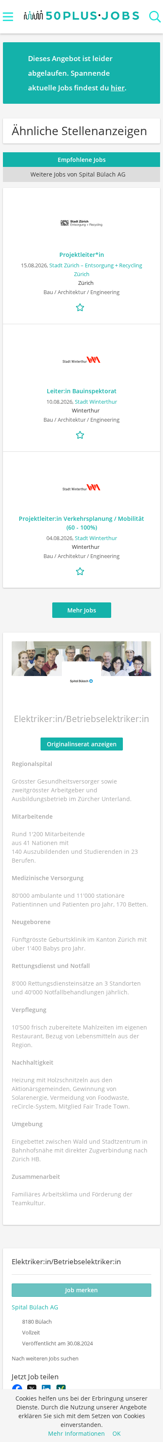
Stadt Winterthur (96, 401)
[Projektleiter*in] (81, 223)
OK (116, 1433)
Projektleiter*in (81, 255)
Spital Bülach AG (35, 1307)
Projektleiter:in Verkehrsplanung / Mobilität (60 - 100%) (81, 523)
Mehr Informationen (76, 1433)
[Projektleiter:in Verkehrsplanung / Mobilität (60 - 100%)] (81, 487)
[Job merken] (81, 306)
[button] (147, 72)
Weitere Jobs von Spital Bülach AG (78, 174)
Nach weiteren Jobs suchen (45, 1358)
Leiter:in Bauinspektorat (82, 391)
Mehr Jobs (81, 610)
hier (118, 87)
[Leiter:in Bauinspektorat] (81, 360)
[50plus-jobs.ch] (82, 13)
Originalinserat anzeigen (82, 744)
